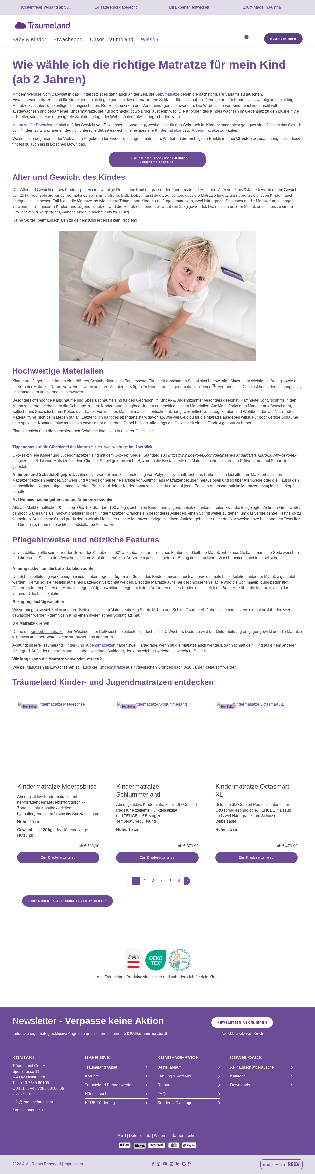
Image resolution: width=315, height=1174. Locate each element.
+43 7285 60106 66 (47, 1088)
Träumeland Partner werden (109, 1085)
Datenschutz (140, 1135)
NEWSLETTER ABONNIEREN (242, 1022)
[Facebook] (153, 1164)
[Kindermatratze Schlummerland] (157, 742)
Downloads (240, 1085)
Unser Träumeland (111, 39)
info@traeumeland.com (32, 1102)
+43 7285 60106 (34, 1083)
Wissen (149, 39)
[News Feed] (189, 1164)
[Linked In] (177, 1164)
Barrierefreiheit (184, 1135)
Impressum (73, 1164)
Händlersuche (97, 1094)
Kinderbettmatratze (47, 631)
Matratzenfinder (283, 38)
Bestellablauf (169, 1067)
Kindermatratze (168, 130)
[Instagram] (158, 1164)
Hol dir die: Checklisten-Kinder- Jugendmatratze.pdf (159, 159)
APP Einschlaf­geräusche (252, 1067)
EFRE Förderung (100, 1103)
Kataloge (238, 1076)
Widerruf (161, 1135)
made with (275, 1165)
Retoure (165, 1085)
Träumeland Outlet (101, 1067)
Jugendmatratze (205, 130)
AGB (122, 1135)
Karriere (92, 1076)
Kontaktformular (26, 1110)
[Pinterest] (171, 1164)
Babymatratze (167, 94)
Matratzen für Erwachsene (35, 125)
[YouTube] (165, 1164)
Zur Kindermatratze (58, 857)
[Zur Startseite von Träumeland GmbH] (43, 24)
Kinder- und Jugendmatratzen (89, 645)
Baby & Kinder (29, 39)
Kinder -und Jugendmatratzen (173, 387)
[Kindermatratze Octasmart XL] (256, 738)
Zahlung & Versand (174, 1076)
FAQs (162, 1094)
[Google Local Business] (184, 1164)
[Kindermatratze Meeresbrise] (58, 742)
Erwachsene (67, 39)
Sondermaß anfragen (176, 1103)
